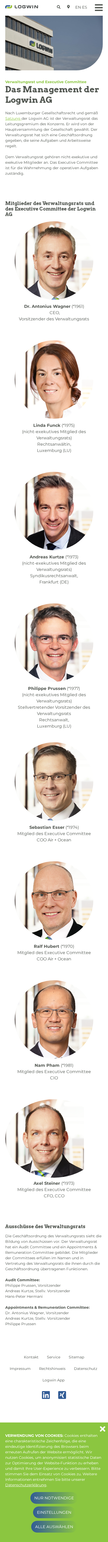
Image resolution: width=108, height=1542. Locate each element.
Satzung (13, 118)
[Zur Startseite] (21, 8)
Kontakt (31, 1357)
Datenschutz (85, 1368)
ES (84, 7)
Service (53, 1357)
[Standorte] (68, 7)
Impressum (20, 1368)
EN (78, 7)
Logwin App (53, 1380)
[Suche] (59, 6)
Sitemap (76, 1357)
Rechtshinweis (52, 1368)
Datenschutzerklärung (25, 1485)
